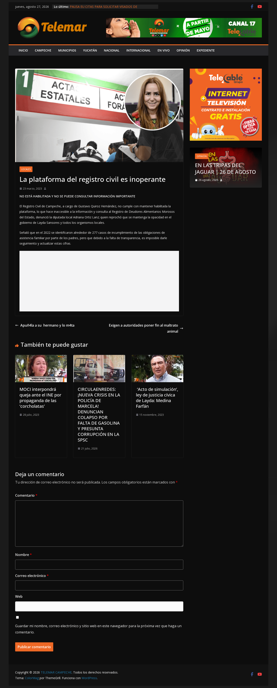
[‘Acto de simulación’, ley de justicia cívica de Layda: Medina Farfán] (157, 358)
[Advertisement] (99, 281)
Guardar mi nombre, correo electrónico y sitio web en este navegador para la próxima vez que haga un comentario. (98, 629)
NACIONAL (111, 50)
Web (19, 596)
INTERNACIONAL (138, 50)
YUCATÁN (90, 50)
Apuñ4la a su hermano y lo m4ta (47, 325)
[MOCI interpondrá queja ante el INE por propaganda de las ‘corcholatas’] (41, 358)
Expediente (206, 50)
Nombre (23, 554)
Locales (26, 169)
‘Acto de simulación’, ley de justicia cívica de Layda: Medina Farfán (157, 397)
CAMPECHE (43, 50)
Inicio (23, 50)
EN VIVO (164, 50)
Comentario (26, 495)
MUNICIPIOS (67, 50)
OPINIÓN (183, 50)
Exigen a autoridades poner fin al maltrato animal (143, 328)
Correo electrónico (32, 575)
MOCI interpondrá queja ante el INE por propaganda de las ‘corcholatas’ (40, 397)
